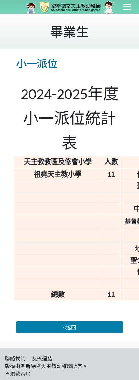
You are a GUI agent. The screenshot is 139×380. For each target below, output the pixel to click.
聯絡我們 (15, 358)
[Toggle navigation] (127, 7)
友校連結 (42, 358)
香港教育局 (18, 373)
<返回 (69, 327)
